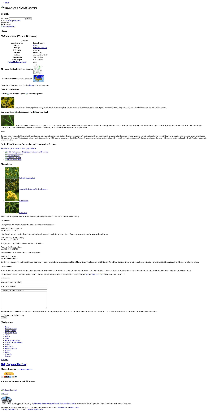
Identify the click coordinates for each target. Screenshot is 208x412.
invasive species (97, 274)
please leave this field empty (14, 315)
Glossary (8, 350)
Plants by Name (10, 331)
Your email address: (7, 282)
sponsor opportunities (35, 409)
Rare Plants (9, 346)
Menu (7, 3)
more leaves (23, 213)
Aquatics (8, 344)
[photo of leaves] (7, 125)
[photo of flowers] (7, 108)
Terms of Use (61, 407)
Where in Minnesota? (8, 286)
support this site (10, 409)
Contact (8, 356)
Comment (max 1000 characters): (12, 290)
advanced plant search (12, 21)
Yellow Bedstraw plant (27, 178)
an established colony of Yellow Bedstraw (33, 189)
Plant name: (5, 18)
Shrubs (7, 336)
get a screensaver (25, 369)
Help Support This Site (13, 364)
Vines (7, 338)
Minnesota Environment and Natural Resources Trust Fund (54, 404)
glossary (31, 85)
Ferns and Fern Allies (12, 340)
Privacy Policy (74, 407)
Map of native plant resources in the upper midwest (18, 148)
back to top (4, 360)
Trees (7, 335)
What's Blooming (11, 329)
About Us (8, 354)
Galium (35, 45)
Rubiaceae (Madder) (40, 48)
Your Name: (5, 278)
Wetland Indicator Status (17, 62)
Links (7, 352)
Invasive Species (11, 348)
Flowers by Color (11, 333)
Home (7, 327)
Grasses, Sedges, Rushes (13, 342)
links (87, 274)
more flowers (23, 201)
